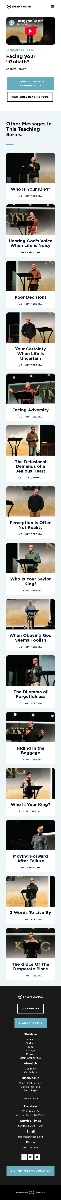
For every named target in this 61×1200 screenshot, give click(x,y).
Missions (30, 1054)
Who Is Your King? (30, 189)
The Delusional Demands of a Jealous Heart (30, 466)
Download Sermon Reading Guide (31, 83)
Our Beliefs (30, 1072)
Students (31, 1043)
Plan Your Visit (30, 1023)
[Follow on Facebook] (24, 1157)
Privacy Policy (30, 1098)
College (30, 1051)
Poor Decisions (31, 297)
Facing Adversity (30, 410)
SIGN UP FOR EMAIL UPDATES (30, 1170)
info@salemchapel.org (30, 1137)
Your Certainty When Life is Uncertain (30, 353)
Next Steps (30, 1090)
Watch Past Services (30, 1083)
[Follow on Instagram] (30, 1157)
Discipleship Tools (30, 1087)
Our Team (30, 1069)
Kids (30, 1047)
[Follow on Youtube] (37, 1157)
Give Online (30, 1008)
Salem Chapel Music (30, 1058)
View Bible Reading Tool (30, 97)
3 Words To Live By (30, 913)
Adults (30, 1040)
